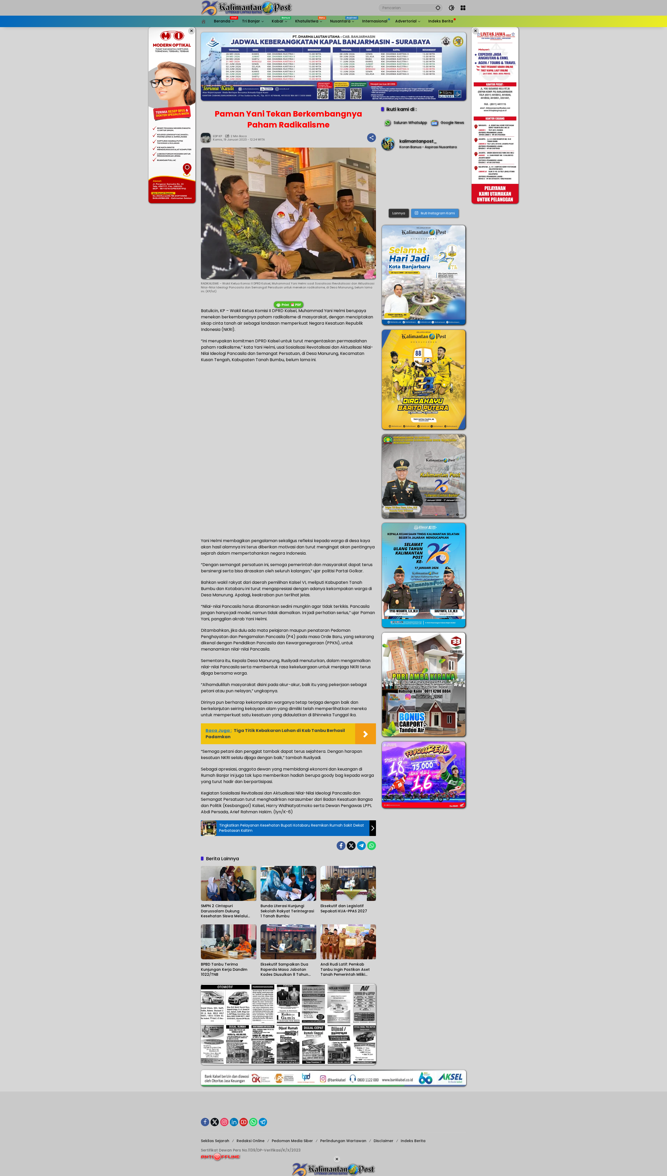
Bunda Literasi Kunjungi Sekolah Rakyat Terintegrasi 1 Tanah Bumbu (287, 911)
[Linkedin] (234, 1122)
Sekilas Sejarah (215, 1140)
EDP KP (217, 136)
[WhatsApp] (371, 845)
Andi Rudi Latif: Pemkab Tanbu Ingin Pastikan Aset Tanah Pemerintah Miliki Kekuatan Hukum (345, 969)
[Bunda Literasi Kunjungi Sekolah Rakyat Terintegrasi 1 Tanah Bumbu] (288, 883)
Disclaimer (383, 1140)
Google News (452, 122)
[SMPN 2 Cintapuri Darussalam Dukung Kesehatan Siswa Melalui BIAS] (228, 883)
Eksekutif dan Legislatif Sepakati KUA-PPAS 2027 (343, 909)
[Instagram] (224, 1122)
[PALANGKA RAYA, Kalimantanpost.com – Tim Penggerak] (423, 180)
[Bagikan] (371, 137)
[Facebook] (341, 845)
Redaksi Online (250, 1140)
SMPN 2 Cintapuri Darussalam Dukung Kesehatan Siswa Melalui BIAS (224, 911)
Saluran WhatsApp (410, 122)
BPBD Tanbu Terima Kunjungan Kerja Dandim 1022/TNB (224, 969)
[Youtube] (243, 1122)
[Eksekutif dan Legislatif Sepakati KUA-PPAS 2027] (348, 883)
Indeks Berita (413, 1140)
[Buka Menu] (463, 8)
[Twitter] (351, 845)
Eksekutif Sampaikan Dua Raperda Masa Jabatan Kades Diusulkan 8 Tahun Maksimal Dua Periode (284, 969)
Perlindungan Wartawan (343, 1140)
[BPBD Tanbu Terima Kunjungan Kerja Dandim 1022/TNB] (228, 941)
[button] (438, 7)
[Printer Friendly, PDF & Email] (288, 304)
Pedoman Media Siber (292, 1140)
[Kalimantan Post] (246, 7)
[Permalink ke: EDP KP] (207, 137)
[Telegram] (361, 845)
